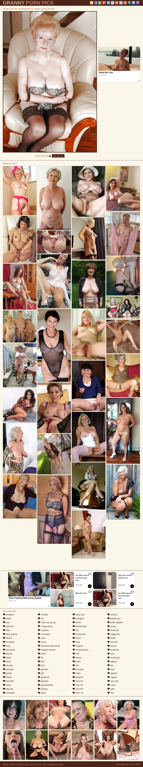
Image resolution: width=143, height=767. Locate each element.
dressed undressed (50, 646)
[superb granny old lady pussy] (123, 492)
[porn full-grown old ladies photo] (89, 437)
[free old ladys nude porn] (20, 448)
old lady (79, 669)
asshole (9, 626)
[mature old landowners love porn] (54, 454)
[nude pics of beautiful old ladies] (123, 336)
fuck (42, 665)
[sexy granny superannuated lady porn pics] (54, 509)
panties (114, 614)
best (7, 646)
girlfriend (44, 677)
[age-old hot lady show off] (89, 191)
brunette (9, 681)
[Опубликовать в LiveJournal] (112, 2)
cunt (42, 638)
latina (78, 638)
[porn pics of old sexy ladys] (123, 431)
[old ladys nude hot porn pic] (20, 405)
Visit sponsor (58, 156)
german (44, 669)
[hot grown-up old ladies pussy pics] (89, 534)
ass (7, 622)
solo (112, 654)
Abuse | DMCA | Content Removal (18, 764)
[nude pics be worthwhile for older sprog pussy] (50, 81)
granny (44, 689)
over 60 (79, 689)
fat (41, 657)
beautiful (9, 642)
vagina (113, 677)
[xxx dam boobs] (20, 326)
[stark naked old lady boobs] (89, 284)
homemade (81, 626)
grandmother (46, 685)
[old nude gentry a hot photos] (89, 238)
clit (42, 618)
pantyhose (115, 618)
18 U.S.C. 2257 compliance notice (48, 764)
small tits (114, 650)
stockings (115, 657)
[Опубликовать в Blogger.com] (91, 2)
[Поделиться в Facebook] (95, 2)
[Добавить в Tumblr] (129, 2)
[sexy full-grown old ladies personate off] (20, 190)
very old (114, 681)
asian (8, 618)
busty (8, 685)
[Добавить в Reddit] (121, 2)
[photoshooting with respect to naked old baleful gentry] (89, 385)
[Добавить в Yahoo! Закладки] (137, 2)
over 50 (79, 685)
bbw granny (11, 634)
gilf (42, 673)
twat (112, 669)
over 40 (79, 681)
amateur (9, 614)
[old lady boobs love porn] (54, 242)
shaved (114, 642)
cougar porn (46, 626)
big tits (8, 654)
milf (77, 654)
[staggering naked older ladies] (20, 286)
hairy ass (79, 614)
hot (77, 630)
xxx (112, 693)
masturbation (81, 650)
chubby (44, 614)
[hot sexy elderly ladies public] (54, 407)
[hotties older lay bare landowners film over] (123, 375)
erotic (43, 654)
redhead (114, 630)
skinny (113, 646)
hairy (43, 693)
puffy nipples (116, 622)
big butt (9, 689)
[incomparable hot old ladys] (20, 365)
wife (112, 689)
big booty (10, 650)
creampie (45, 634)
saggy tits (115, 634)
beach (8, 638)
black (8, 661)
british (8, 677)
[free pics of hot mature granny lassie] (123, 307)
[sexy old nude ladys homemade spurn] (54, 198)
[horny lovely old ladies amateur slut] (20, 239)
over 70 (79, 693)
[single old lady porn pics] (123, 276)
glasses (44, 681)
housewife (80, 634)
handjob (79, 618)
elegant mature (48, 650)
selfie (113, 638)
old (77, 665)
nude (78, 661)
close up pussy (48, 622)
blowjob (9, 669)
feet (42, 661)
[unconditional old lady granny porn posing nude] (54, 281)
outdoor (79, 677)
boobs (8, 673)
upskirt (113, 673)
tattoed (113, 661)
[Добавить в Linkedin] (108, 2)
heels (78, 622)
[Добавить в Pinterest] (116, 2)
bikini (8, 657)
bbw (7, 630)
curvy (43, 642)
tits (111, 665)
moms (78, 657)
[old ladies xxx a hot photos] (123, 234)
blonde (9, 665)
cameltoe (10, 693)
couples (44, 630)
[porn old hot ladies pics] (89, 486)
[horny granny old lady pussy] (54, 345)
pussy (113, 626)
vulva (113, 685)
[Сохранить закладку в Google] (100, 2)
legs (77, 642)
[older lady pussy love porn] (20, 496)
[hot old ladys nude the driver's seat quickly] (89, 334)
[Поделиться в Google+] (104, 2)
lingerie (79, 646)
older (78, 673)
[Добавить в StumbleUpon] (125, 2)
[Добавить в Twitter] (133, 2)
